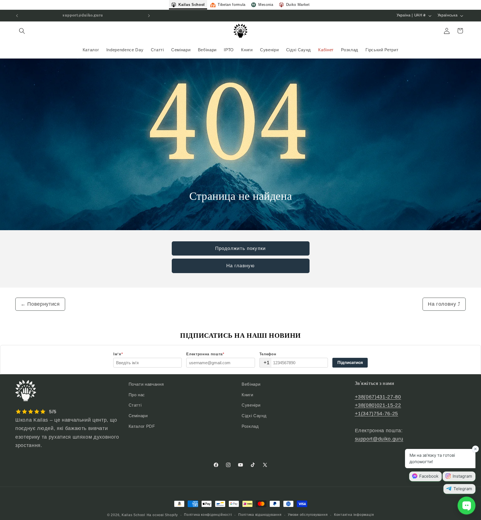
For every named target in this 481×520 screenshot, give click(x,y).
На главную (240, 265)
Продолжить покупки (240, 248)
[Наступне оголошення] (149, 15)
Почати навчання (146, 384)
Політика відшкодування (260, 515)
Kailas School (133, 515)
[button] (22, 30)
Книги (247, 394)
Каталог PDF (142, 426)
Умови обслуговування (308, 515)
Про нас (137, 394)
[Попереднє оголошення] (17, 15)
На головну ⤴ (444, 304)
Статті (135, 405)
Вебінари (251, 384)
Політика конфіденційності (208, 515)
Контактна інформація (354, 515)
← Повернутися (40, 304)
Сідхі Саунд (254, 415)
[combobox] (265, 362)
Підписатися (350, 362)
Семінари (138, 415)
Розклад (250, 426)
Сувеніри (251, 405)
